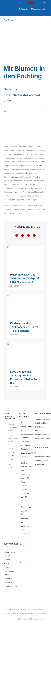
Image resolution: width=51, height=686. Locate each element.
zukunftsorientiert (10, 586)
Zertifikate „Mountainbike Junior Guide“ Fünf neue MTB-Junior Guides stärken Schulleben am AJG (25, 480)
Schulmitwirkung (41, 423)
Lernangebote (40, 434)
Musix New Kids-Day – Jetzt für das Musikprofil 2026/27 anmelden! (24, 278)
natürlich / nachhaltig (7, 558)
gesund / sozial (9, 552)
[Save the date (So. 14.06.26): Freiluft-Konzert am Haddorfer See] (25, 354)
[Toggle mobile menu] (46, 21)
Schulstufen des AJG (39, 429)
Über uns (38, 453)
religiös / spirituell (7, 565)
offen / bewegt (9, 571)
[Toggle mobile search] (42, 21)
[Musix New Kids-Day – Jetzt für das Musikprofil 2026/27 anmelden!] (25, 257)
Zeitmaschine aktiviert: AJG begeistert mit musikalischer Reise (25, 518)
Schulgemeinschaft (41, 419)
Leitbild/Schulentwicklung (41, 457)
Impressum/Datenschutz (11, 613)
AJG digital (39, 464)
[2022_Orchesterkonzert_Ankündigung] (25, 111)
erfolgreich (8, 582)
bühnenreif (8, 579)
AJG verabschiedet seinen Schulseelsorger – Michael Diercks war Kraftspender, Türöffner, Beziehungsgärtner (25, 438)
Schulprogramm (41, 460)
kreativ (6, 575)
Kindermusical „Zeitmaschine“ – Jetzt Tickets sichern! (24, 327)
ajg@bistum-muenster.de (12, 453)
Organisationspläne (41, 438)
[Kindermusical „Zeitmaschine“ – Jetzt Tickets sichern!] (25, 306)
